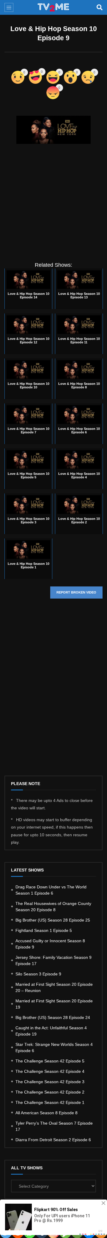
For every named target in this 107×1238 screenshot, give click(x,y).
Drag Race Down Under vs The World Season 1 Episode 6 (50, 890)
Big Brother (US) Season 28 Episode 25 (52, 920)
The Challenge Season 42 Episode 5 (49, 1061)
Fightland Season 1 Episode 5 (43, 930)
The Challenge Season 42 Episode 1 (49, 1102)
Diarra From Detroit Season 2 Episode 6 (53, 1139)
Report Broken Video (76, 592)
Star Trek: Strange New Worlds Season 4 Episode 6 (54, 1047)
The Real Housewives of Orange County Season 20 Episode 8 (53, 906)
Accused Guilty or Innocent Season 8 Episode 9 (50, 943)
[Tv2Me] (53, 7)
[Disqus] (53, 692)
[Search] (99, 7)
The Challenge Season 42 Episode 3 (49, 1081)
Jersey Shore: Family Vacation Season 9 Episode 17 (53, 960)
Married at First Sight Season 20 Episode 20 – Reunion (54, 987)
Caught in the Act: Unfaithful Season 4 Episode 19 (51, 1030)
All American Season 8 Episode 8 (46, 1112)
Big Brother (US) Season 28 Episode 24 (52, 1017)
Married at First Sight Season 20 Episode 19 (54, 1004)
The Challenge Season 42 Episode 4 (49, 1071)
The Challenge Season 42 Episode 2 (49, 1092)
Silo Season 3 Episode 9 (38, 974)
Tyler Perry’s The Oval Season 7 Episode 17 (54, 1126)
